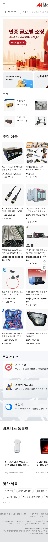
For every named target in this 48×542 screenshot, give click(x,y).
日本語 (38, 521)
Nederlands (35, 523)
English (10, 521)
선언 (24, 514)
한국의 (17, 523)
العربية (26, 523)
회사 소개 (16, 514)
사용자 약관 (34, 514)
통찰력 (42, 516)
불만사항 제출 (5, 514)
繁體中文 (29, 521)
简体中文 (20, 521)
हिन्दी (44, 523)
